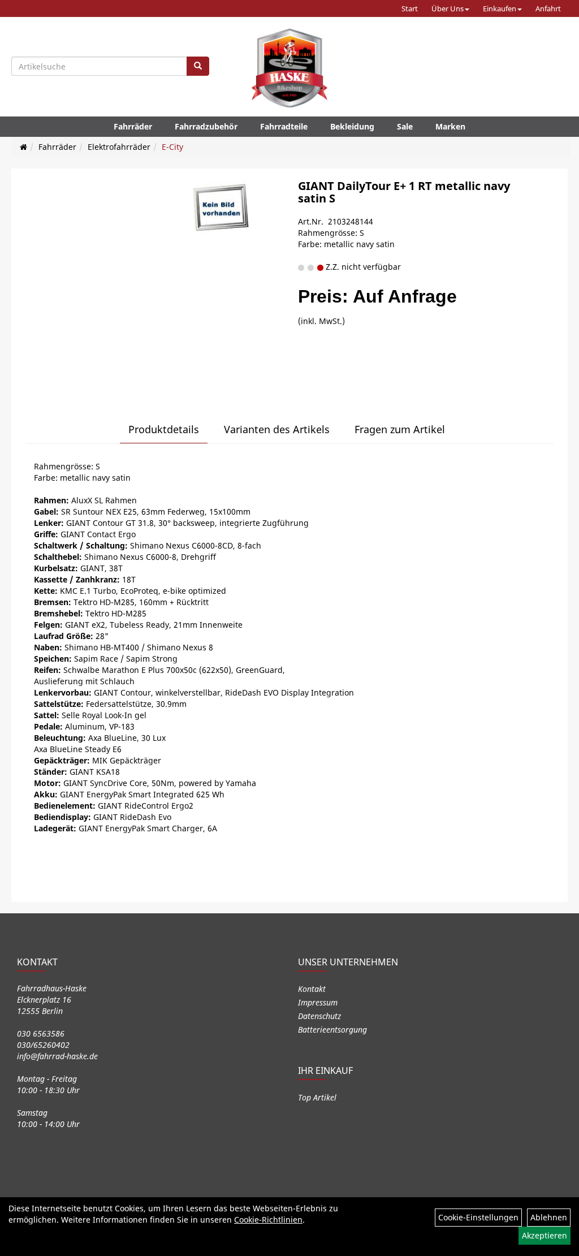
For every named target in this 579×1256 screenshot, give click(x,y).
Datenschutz (319, 1016)
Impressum (318, 1002)
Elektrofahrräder (119, 146)
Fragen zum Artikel (400, 429)
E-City (172, 146)
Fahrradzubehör (206, 126)
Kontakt (312, 988)
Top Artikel (317, 1097)
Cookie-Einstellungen (478, 1217)
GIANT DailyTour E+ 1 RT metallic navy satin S (404, 192)
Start (409, 8)
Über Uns (447, 8)
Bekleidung (352, 126)
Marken (450, 126)
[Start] (23, 146)
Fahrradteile (284, 126)
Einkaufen (499, 8)
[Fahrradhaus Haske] (289, 67)
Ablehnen (548, 1217)
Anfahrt (548, 8)
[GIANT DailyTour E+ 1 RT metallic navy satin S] (221, 208)
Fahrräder (133, 126)
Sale (405, 126)
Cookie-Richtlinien (268, 1219)
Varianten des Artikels (277, 429)
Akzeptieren (544, 1235)
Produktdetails (163, 429)
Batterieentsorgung (332, 1029)
